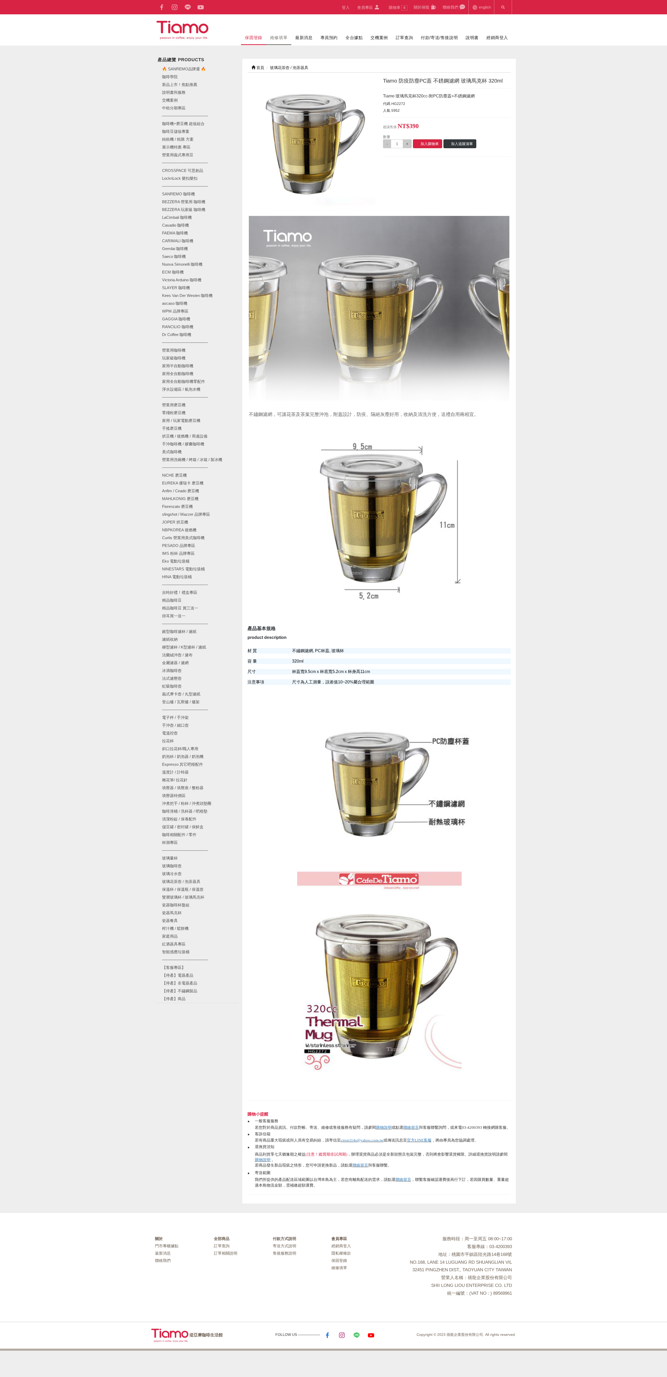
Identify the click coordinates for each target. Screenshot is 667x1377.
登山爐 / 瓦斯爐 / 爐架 (181, 702)
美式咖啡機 (172, 452)
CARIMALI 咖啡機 (177, 241)
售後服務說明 (284, 1253)
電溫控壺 (170, 733)
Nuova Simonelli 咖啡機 (182, 264)
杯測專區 (170, 842)
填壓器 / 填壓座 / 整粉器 (182, 788)
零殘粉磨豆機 (174, 412)
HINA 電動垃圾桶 (177, 577)
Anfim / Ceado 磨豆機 (180, 491)
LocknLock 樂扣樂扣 (179, 178)
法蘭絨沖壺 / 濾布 (177, 655)
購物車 (397, 7)
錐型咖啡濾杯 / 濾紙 (179, 631)
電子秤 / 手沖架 (175, 717)
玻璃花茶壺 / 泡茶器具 (181, 881)
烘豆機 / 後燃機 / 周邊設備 (184, 436)
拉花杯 (168, 741)
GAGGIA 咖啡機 (176, 319)
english (484, 7)
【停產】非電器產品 (179, 983)
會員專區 (365, 7)
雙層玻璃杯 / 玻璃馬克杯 (183, 897)
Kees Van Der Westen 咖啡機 (187, 295)
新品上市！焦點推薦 (179, 84)
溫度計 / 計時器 (175, 772)
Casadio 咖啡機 (175, 225)
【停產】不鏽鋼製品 (179, 991)
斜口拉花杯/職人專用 (180, 748)
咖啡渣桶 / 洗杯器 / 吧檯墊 (184, 811)
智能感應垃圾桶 (175, 952)
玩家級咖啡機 (174, 358)
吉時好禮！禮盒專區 (179, 592)
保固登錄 (253, 37)
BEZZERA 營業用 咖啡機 (183, 202)
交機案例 (379, 37)
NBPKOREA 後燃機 (179, 530)
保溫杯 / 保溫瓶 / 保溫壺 (182, 889)
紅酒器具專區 (174, 944)
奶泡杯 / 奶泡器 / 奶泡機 (182, 756)
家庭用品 (170, 936)
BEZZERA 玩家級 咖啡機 (183, 209)
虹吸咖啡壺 (172, 686)
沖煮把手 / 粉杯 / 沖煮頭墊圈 (186, 803)
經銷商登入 (497, 37)
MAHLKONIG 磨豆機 (180, 498)
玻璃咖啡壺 (172, 866)
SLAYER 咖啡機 (176, 287)
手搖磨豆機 (172, 428)
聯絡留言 (411, 1127)
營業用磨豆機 (174, 405)
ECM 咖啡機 (173, 272)
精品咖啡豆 (172, 600)
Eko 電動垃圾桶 (175, 561)
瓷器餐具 (170, 920)
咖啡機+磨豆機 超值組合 (183, 123)
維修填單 (278, 37)
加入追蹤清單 (462, 144)
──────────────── (185, 186)
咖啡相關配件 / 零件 (179, 834)
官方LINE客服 (419, 1140)
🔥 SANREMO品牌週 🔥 (184, 69)
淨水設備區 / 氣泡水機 (181, 389)
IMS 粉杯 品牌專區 (178, 553)
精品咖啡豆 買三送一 (180, 608)
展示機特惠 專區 (176, 147)
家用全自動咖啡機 (177, 373)
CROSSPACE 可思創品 (182, 170)
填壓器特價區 (174, 795)
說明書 (472, 37)
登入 (346, 7)
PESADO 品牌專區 (178, 545)
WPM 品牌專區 (175, 311)
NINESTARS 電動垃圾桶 (183, 569)
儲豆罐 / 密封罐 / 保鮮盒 (182, 827)
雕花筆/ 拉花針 (175, 780)
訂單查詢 (404, 37)
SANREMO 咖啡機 (178, 194)
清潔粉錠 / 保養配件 (179, 819)
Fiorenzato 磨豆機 (177, 506)
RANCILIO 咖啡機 (177, 327)
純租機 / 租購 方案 (178, 139)
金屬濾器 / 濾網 (175, 663)
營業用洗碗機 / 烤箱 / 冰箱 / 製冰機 (192, 459)
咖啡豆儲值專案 (175, 131)
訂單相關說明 (225, 1253)
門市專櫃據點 (166, 1246)
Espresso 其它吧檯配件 (182, 764)
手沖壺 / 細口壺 (175, 725)
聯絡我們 (451, 7)
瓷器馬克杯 (172, 913)
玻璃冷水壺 (172, 873)
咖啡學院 (170, 76)
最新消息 (303, 37)
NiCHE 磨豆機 (174, 475)
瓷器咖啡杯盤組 (175, 905)
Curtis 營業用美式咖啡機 (183, 537)
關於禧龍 (422, 7)
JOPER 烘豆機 (175, 522)
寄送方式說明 (284, 1246)
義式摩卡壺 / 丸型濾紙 (181, 694)
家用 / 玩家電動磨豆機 (181, 420)
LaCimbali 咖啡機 (177, 217)
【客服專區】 (174, 967)
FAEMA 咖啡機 (175, 233)
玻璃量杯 (170, 858)
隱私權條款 (341, 1253)
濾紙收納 (170, 639)
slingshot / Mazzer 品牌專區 (186, 514)
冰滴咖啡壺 (172, 670)
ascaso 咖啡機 (174, 303)
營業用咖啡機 (174, 350)
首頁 (259, 67)
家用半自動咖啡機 (177, 366)
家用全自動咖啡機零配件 (183, 381)
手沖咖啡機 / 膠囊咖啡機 (183, 444)
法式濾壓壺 (172, 678)
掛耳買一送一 (174, 616)
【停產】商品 (174, 998)
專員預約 (329, 37)
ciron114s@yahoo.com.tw (362, 1140)
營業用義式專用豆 (177, 155)
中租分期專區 (174, 108)
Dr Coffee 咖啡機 (176, 334)
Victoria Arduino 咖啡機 (181, 280)
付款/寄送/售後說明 (439, 37)
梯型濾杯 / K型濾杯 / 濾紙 (184, 647)
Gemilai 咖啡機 (175, 248)
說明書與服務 (174, 92)
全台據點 (354, 37)
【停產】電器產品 (177, 975)
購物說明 (384, 1127)
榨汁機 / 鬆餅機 (175, 928)
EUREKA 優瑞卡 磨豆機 (182, 483)
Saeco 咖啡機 (174, 256)
